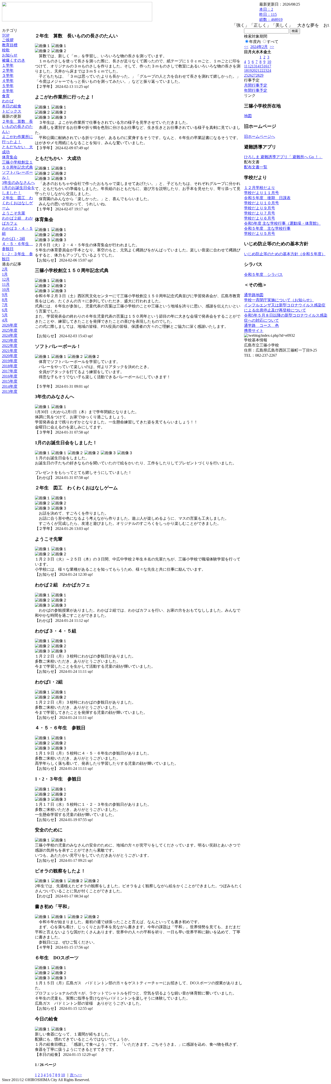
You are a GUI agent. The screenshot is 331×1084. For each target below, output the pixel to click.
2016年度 (9, 376)
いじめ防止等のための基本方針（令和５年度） (284, 254)
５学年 (8, 86)
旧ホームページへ (259, 136)
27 (254, 75)
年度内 (255, 42)
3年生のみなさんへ (18, 183)
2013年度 (9, 391)
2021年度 (9, 351)
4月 (5, 320)
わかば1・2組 (13, 239)
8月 (5, 300)
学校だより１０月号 (261, 203)
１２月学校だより (259, 188)
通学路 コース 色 (261, 325)
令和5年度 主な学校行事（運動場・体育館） (282, 223)
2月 (5, 269)
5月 (5, 315)
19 (250, 70)
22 (261, 70)
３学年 (8, 76)
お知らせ (9, 55)
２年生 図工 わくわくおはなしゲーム (17, 203)
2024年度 (9, 335)
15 (261, 66)
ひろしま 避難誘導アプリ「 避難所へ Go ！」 (283, 157)
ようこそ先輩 (13, 213)
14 (258, 66)
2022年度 (9, 346)
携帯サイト (253, 330)
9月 (5, 295)
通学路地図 (253, 295)
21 (258, 70)
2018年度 (9, 366)
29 (261, 75)
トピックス (11, 111)
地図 (248, 116)
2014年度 (9, 386)
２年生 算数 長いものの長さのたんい (17, 126)
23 (265, 70)
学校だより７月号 (259, 213)
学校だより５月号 (259, 233)
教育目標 (9, 45)
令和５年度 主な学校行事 (267, 228)
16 (265, 66)
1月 (5, 274)
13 (254, 66)
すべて (272, 42)
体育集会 (9, 157)
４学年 (8, 81)
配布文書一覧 (255, 167)
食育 (6, 96)
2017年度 (9, 371)
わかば (8, 101)
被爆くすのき (13, 60)
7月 (5, 305)
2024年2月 (259, 47)
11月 (6, 284)
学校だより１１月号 (261, 193)
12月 (6, 279)
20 (254, 70)
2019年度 (9, 361)
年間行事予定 (255, 90)
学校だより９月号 (259, 208)
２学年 (8, 70)
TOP (5, 35)
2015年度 (9, 381)
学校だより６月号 (259, 218)
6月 (5, 310)
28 (258, 75)
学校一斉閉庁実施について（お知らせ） (279, 300)
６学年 (8, 91)
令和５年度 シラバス (263, 274)
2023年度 (9, 340)
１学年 (8, 65)
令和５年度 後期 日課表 (267, 198)
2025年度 (9, 330)
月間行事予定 (255, 85)
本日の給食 (11, 106)
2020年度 (9, 356)
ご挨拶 (8, 40)
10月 (6, 289)
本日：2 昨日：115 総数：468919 (271, 14)
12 (250, 66)
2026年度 (9, 325)
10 (63, 1075)
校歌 (6, 50)
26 (250, 75)
